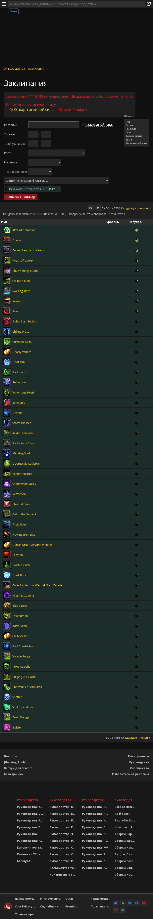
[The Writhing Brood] (7, 270)
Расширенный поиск (99, 124)
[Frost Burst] (7, 575)
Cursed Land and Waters (28, 250)
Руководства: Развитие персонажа (31, 820)
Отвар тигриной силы (34, 109)
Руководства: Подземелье (63, 820)
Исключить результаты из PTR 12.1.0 (34, 189)
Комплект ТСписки (31, 854)
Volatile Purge (21, 656)
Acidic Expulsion (22, 433)
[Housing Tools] (15, 762)
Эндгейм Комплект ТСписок (126, 820)
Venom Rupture (22, 474)
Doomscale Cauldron (26, 463)
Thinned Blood (21, 504)
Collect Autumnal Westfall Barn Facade (37, 585)
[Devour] (7, 412)
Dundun (17, 240)
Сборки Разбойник (126, 861)
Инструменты (138, 756)
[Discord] (116, 903)
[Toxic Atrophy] (7, 666)
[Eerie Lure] (7, 402)
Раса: (7, 153)
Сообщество (139, 768)
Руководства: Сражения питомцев (63, 847)
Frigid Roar (19, 524)
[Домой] (8, 909)
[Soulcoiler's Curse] (7, 443)
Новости (10, 756)
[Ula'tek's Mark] (7, 280)
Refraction (19, 382)
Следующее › (129, 208)
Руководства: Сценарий (63, 854)
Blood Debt (19, 605)
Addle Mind (19, 626)
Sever (16, 311)
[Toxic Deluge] (7, 717)
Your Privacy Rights (26, 906)
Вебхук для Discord (18, 768)
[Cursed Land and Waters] (7, 250)
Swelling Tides (21, 291)
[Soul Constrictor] (7, 646)
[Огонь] (136, 125)
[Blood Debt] (7, 605)
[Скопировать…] (91, 208)
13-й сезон (122, 813)
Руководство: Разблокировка (96, 807)
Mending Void (21, 453)
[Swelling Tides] (7, 291)
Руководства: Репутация (63, 841)
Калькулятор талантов (31, 847)
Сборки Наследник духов (126, 874)
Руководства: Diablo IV (126, 800)
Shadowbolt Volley (24, 484)
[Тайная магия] (136, 136)
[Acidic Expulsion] (7, 433)
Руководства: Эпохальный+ (31, 827)
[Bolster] (7, 727)
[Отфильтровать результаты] (98, 208)
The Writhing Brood (25, 270)
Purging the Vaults (24, 677)
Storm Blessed (21, 423)
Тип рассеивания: (15, 172)
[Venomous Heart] (7, 392)
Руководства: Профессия (31, 834)
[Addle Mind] (7, 626)
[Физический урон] (136, 143)
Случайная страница (51, 906)
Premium (71, 906)
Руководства (139, 762)
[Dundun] (7, 240)
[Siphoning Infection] (7, 321)
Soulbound (19, 372)
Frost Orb (18, 362)
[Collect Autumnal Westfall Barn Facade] (7, 585)
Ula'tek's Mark (21, 281)
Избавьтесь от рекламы (130, 774)
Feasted (17, 555)
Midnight (23, 861)
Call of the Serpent (24, 514)
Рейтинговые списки (63, 874)
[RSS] (116, 910)
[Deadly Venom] (7, 351)
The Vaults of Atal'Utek (27, 687)
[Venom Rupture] (7, 473)
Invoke (16, 301)
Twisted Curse (21, 565)
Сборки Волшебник (126, 868)
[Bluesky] (130, 903)
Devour (17, 413)
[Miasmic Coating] (7, 595)
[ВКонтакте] (123, 910)
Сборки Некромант (126, 847)
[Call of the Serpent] (7, 514)
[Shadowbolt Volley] (7, 483)
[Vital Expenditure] (7, 707)
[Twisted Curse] (7, 565)
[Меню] (4, 4)
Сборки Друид (125, 841)
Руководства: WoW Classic (96, 800)
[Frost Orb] (7, 362)
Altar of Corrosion (23, 230)
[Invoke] (7, 301)
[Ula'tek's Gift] (7, 636)
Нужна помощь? (26, 898)
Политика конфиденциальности (102, 906)
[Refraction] (7, 382)
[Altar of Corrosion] (7, 230)
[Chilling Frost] (7, 331)
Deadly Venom (21, 352)
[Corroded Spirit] (7, 341)
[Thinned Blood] (7, 504)
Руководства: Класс (31, 807)
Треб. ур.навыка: (15, 144)
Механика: (11, 162)
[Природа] (136, 129)
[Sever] (7, 311)
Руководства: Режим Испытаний (63, 861)
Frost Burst (19, 575)
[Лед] (136, 122)
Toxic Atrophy (21, 666)
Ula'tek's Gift (20, 636)
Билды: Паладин (126, 854)
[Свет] (136, 132)
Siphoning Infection (24, 321)
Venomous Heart (23, 392)
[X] (123, 903)
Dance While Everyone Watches (32, 545)
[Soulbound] (7, 372)
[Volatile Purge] (7, 656)
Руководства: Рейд (31, 841)
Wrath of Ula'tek (22, 260)
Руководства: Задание (63, 834)
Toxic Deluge (20, 717)
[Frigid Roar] (7, 524)
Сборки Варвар (126, 834)
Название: (11, 125)
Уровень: (10, 134)
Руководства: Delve (31, 813)
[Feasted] (7, 555)
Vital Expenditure (23, 707)
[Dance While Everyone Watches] (7, 544)
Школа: (129, 116)
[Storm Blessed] (7, 423)
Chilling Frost (20, 331)
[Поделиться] (149, 4)
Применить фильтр (20, 197)
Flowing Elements (23, 534)
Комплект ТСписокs (126, 827)
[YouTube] (144, 903)
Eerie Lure (18, 402)
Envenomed (20, 616)
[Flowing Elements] (7, 534)
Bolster (17, 727)
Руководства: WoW (31, 800)
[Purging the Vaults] (7, 676)
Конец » (144, 208)
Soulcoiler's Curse (23, 443)
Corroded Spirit (22, 342)
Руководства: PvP (95, 847)
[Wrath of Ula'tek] (7, 260)
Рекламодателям (102, 898)
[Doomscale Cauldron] (7, 463)
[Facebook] (137, 903)
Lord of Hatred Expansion (126, 807)
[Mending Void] (7, 453)
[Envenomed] (7, 615)
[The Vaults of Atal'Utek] (7, 686)
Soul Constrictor (22, 646)
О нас (69, 898)
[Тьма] (136, 140)
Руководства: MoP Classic (63, 800)
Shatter (17, 697)
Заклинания (36, 68)
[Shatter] (7, 697)
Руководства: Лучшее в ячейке (96, 813)
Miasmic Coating (23, 595)
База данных (16, 68)
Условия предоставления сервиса (26, 914)
